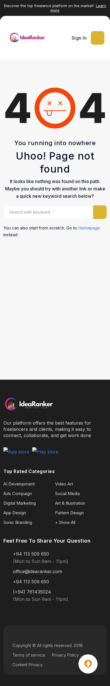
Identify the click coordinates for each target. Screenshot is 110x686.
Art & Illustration (70, 503)
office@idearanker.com (37, 571)
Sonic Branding (17, 522)
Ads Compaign (17, 493)
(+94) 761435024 (32, 592)
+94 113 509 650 (31, 554)
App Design (14, 512)
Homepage (89, 228)
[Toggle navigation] (97, 38)
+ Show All (65, 522)
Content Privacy (27, 664)
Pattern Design (69, 512)
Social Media (67, 493)
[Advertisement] (55, 299)
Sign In (79, 38)
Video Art (64, 484)
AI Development (19, 484)
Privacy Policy (65, 655)
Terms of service (28, 655)
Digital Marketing (19, 503)
